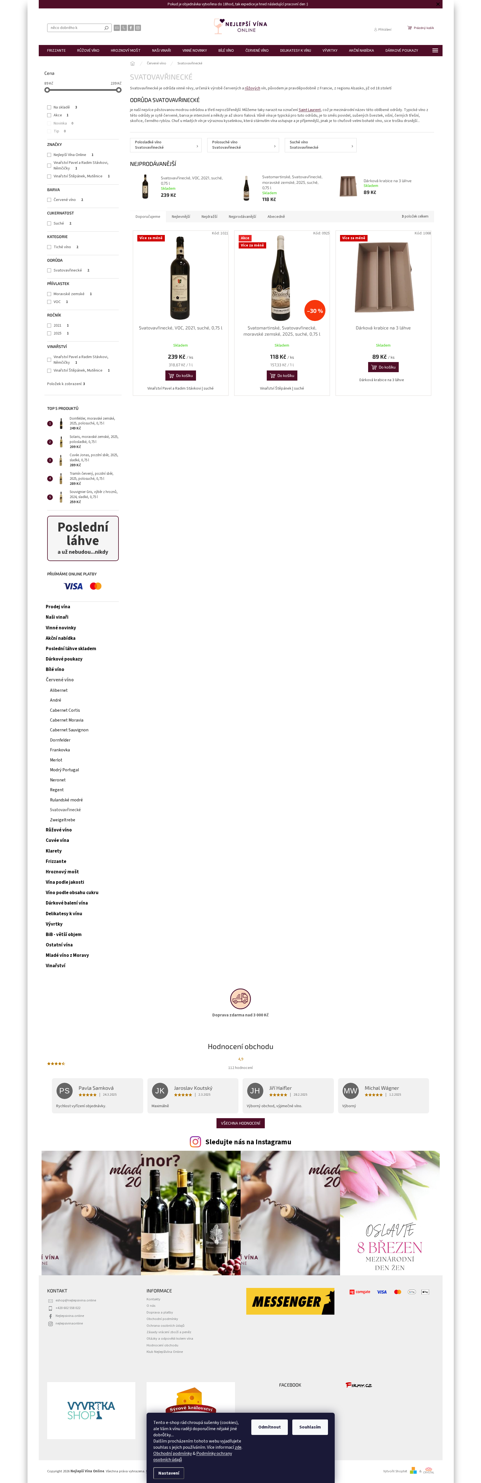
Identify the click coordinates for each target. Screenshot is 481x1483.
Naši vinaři (57, 617)
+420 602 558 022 (68, 1307)
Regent (57, 790)
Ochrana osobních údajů (165, 1325)
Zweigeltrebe (62, 820)
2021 (61, 325)
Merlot (56, 760)
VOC (61, 302)
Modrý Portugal (64, 770)
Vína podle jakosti (65, 882)
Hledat (106, 27)
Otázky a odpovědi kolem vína (170, 1338)
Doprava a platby (160, 1312)
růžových (252, 88)
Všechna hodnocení (240, 1123)
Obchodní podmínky (172, 1453)
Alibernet (59, 690)
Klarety (54, 851)
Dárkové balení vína (67, 903)
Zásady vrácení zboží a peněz (169, 1332)
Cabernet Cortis (65, 710)
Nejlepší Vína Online (74, 155)
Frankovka (60, 750)
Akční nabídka (61, 638)
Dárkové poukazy (64, 659)
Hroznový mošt (62, 872)
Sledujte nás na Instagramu (248, 1142)
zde (238, 1447)
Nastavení (168, 1473)
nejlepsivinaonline (69, 1323)
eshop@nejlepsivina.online (76, 1300)
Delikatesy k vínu (64, 913)
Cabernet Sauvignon (69, 730)
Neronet (58, 780)
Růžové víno (59, 830)
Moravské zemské (73, 294)
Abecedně (276, 217)
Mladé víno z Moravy (67, 955)
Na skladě (65, 107)
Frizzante (56, 861)
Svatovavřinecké (71, 270)
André (55, 700)
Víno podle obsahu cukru (72, 892)
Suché (62, 223)
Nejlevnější (181, 217)
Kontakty (153, 1299)
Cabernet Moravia (66, 720)
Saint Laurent (310, 110)
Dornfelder (60, 740)
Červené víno (68, 200)
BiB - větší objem (64, 934)
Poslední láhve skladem (71, 648)
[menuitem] (56, 50)
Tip (60, 131)
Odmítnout (269, 1427)
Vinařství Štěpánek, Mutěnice (82, 176)
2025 (61, 333)
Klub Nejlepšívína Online (165, 1351)
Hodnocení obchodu (162, 1345)
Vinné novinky (61, 628)
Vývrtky (54, 924)
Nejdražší (209, 217)
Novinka (63, 123)
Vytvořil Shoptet (395, 1471)
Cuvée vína (57, 840)
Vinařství (55, 965)
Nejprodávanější (242, 217)
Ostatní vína (59, 945)
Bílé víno (55, 669)
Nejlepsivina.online (70, 1315)
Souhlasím (310, 1427)
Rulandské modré (66, 800)
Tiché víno (66, 247)
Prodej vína (58, 606)
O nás (151, 1305)
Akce (61, 115)
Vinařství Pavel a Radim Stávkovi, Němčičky (81, 165)
